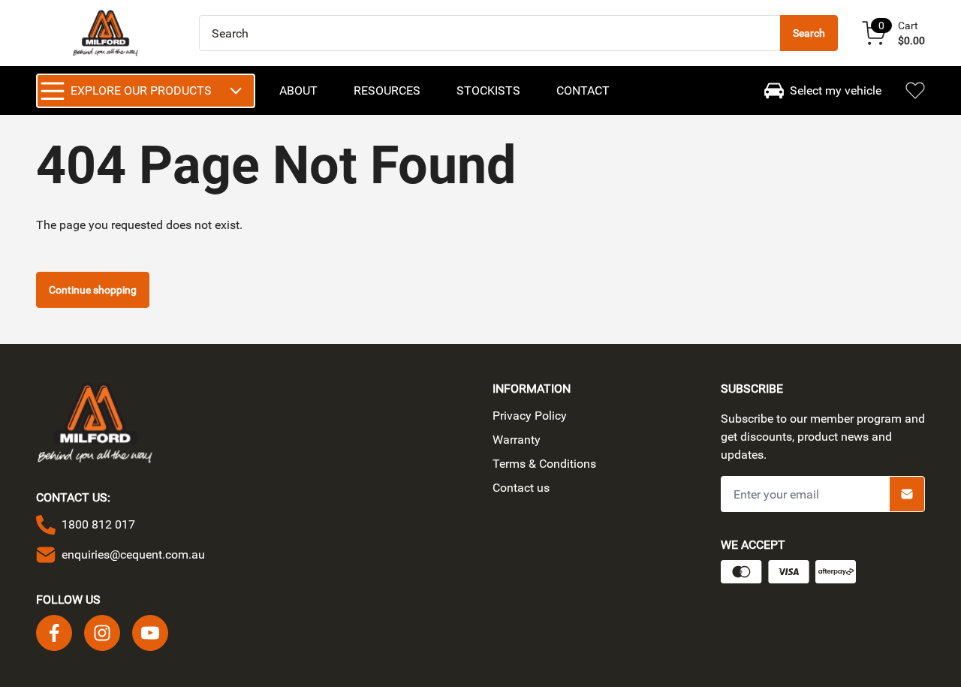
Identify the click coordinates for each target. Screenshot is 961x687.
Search (809, 33)
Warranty (517, 439)
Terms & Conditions (544, 463)
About (298, 90)
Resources (387, 90)
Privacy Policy (530, 415)
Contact (583, 90)
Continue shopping (93, 290)
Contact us (521, 488)
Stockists (488, 90)
